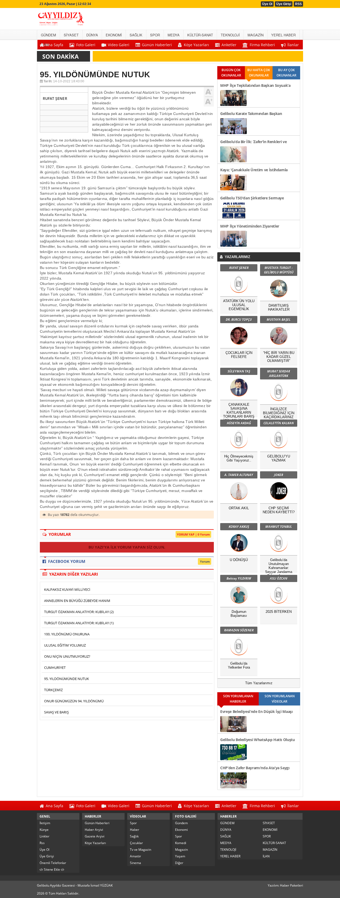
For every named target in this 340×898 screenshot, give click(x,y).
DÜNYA (225, 829)
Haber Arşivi (94, 829)
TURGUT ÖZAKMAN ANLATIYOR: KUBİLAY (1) (79, 623)
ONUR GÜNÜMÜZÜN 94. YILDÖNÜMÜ (74, 701)
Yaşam (180, 856)
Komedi (180, 843)
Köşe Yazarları (95, 843)
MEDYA (225, 843)
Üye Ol (267, 4)
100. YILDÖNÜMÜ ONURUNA (67, 634)
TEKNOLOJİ (228, 849)
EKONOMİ (270, 829)
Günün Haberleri (97, 823)
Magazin (181, 849)
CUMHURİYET (55, 667)
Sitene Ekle (52, 869)
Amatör (135, 856)
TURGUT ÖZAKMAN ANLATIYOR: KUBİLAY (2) (79, 611)
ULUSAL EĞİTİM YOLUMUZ (65, 645)
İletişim (45, 823)
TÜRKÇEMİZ (53, 689)
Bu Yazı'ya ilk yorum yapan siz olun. (126, 547)
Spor (133, 823)
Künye (44, 829)
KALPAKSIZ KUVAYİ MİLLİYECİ (67, 589)
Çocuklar (136, 843)
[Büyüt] (208, 101)
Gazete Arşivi (94, 836)
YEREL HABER (230, 856)
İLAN (266, 856)
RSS (298, 4)
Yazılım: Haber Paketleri (285, 885)
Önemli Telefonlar (53, 863)
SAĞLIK (225, 836)
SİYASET (269, 823)
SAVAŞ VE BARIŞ (56, 712)
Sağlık (134, 836)
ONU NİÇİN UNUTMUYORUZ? (67, 656)
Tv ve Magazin (140, 849)
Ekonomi (181, 829)
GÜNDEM (227, 823)
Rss (42, 843)
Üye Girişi (283, 4)
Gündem (181, 823)
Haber (134, 829)
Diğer (179, 863)
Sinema (135, 863)
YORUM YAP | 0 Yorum (193, 534)
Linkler (44, 836)
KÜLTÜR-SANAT (274, 843)
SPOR (267, 836)
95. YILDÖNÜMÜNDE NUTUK (66, 678)
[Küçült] (208, 91)
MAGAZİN (270, 849)
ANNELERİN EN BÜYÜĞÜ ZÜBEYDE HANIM (77, 600)
